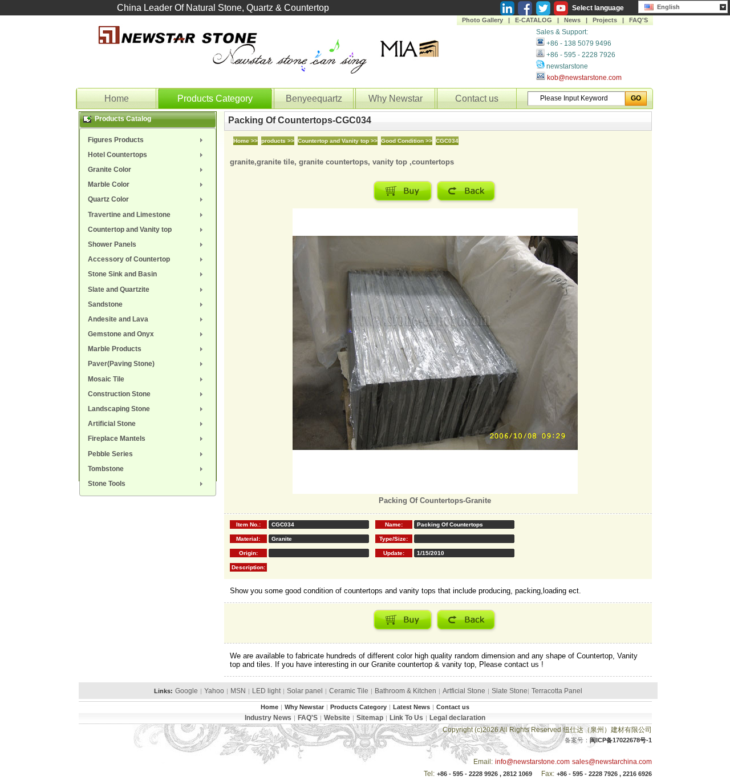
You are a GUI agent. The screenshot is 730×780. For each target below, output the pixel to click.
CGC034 (447, 141)
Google (186, 691)
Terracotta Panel (557, 691)
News (572, 20)
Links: (163, 690)
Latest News (411, 706)
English (667, 6)
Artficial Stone (464, 691)
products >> (277, 141)
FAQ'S (638, 20)
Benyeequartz (314, 98)
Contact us (476, 98)
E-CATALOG (533, 20)
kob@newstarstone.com (584, 78)
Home (116, 98)
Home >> (245, 141)
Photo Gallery (482, 20)
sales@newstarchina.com (612, 762)
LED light (266, 691)
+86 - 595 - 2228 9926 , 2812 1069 (484, 773)
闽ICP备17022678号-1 (621, 740)
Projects (605, 20)
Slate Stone (510, 691)
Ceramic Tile (348, 691)
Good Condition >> (406, 141)
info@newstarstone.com (532, 762)
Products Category (215, 98)
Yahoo (214, 691)
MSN (238, 691)
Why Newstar (395, 98)
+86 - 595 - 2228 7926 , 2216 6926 (604, 773)
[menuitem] (148, 139)
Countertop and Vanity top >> (338, 141)
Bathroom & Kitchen (405, 691)
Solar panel (305, 691)
